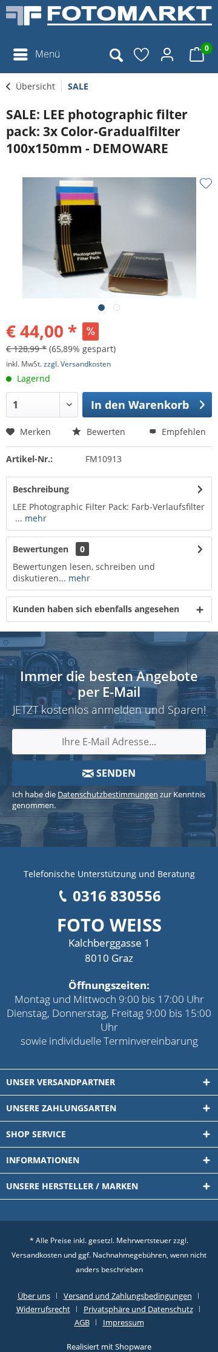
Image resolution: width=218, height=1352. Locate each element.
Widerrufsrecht (43, 1309)
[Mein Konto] (169, 54)
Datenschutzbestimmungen (108, 794)
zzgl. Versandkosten (77, 364)
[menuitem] (36, 54)
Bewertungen (40, 549)
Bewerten (104, 431)
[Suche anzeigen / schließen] (116, 54)
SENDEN (115, 773)
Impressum (123, 1322)
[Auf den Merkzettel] (206, 183)
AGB (82, 1322)
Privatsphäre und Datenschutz (138, 1309)
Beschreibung (41, 489)
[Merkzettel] (142, 54)
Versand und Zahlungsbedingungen (128, 1295)
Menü (47, 53)
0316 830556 (117, 896)
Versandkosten (37, 1255)
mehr (34, 518)
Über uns (34, 1295)
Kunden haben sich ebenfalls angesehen (96, 609)
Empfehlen (182, 431)
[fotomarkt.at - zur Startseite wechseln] (109, 21)
